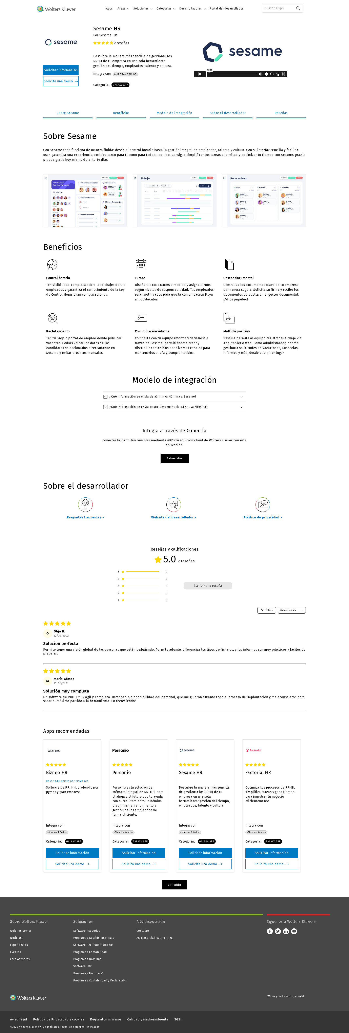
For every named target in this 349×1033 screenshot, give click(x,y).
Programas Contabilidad (90, 952)
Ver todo (174, 885)
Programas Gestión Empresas (93, 938)
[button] (123, 8)
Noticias (16, 938)
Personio (121, 772)
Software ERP (82, 966)
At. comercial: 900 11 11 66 (155, 938)
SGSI (177, 1019)
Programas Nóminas (87, 959)
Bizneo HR (56, 772)
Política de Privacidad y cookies (58, 1019)
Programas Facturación (89, 973)
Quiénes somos (21, 931)
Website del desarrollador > (173, 517)
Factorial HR (258, 772)
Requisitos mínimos (105, 1019)
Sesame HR (190, 772)
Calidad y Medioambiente (147, 1019)
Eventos (15, 952)
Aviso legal (18, 1019)
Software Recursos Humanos (93, 945)
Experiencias (19, 945)
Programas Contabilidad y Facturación (100, 980)
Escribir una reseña (208, 586)
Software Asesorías (86, 931)
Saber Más (175, 458)
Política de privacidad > (263, 517)
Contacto (143, 931)
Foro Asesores (20, 959)
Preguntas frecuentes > (85, 517)
